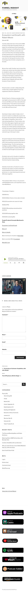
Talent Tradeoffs (8, 424)
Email (4, 342)
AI (4, 398)
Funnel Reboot (10, 8)
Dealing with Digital (9, 409)
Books (6, 300)
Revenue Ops (7, 418)
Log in (3, 459)
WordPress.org (6, 468)
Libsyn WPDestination (18, 33)
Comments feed (6, 465)
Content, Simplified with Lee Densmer (12, 442)
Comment (5, 314)
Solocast (6, 421)
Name (4, 334)
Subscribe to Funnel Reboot (9, 491)
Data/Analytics (13, 300)
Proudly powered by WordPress (9, 589)
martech (6, 415)
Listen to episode (6, 275)
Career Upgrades (8, 404)
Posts (20, 300)
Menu (14, 13)
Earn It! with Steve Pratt (8, 450)
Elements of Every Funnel (10, 412)
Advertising (7, 396)
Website (4, 349)
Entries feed (5, 462)
